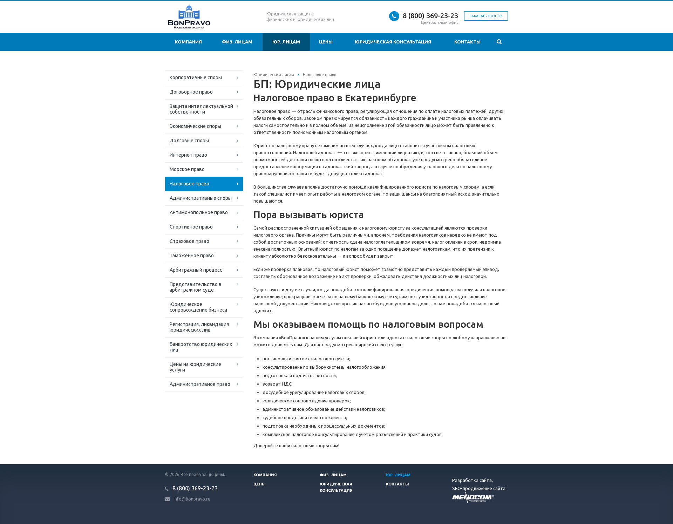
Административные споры (201, 198)
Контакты (467, 41)
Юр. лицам (286, 41)
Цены (326, 41)
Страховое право (189, 241)
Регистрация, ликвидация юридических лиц (199, 327)
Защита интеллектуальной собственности (201, 109)
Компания (188, 41)
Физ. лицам (237, 41)
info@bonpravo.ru (192, 499)
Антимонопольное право (199, 212)
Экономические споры (195, 126)
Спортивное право (191, 227)
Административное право (200, 384)
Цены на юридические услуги (195, 367)
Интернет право (188, 155)
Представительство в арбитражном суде (196, 287)
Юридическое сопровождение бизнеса (198, 307)
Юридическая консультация (393, 41)
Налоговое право (189, 183)
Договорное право (191, 92)
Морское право (187, 169)
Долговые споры (189, 140)
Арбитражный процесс (196, 270)
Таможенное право (192, 255)
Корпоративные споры (196, 77)
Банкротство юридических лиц (201, 347)
